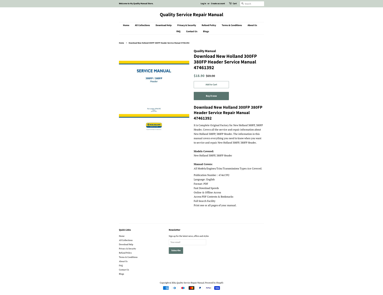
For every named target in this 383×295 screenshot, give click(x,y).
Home (126, 25)
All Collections (142, 25)
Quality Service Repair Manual (191, 15)
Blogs (206, 31)
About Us (252, 25)
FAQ (178, 31)
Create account (218, 3)
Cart (235, 3)
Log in (203, 3)
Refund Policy (209, 25)
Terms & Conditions (232, 25)
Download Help (164, 25)
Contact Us (191, 31)
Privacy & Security (186, 25)
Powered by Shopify (214, 282)
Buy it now (211, 96)
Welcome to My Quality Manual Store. (136, 3)
